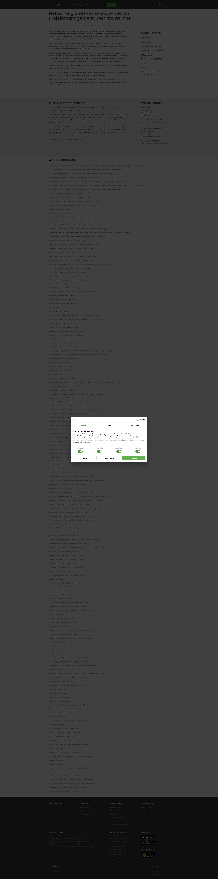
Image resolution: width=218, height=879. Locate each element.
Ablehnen (84, 458)
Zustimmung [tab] (83, 425)
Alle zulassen (133, 458)
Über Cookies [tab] (134, 425)
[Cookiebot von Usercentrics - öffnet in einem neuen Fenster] (138, 420)
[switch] (99, 451)
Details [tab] (109, 425)
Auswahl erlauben (109, 458)
